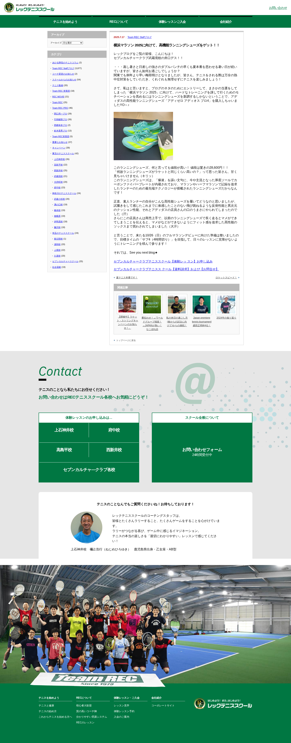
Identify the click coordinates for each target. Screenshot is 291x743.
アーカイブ (55, 43)
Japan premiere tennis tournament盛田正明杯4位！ (201, 321)
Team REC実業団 (60, 136)
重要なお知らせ (60, 142)
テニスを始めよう (65, 21)
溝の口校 (58, 204)
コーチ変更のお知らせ (63, 74)
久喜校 (57, 256)
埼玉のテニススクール (63, 233)
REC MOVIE (58, 96)
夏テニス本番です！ (127, 277)
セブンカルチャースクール (65, 261)
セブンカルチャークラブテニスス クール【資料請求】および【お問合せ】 (166, 269)
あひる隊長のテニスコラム (65, 62)
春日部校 (58, 239)
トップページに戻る (126, 340)
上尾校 (57, 250)
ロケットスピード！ (226, 277)
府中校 (57, 187)
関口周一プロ (60, 113)
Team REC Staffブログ (139, 37)
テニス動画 (57, 85)
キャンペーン (58, 148)
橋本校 (57, 210)
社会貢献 (56, 267)
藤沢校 (57, 227)
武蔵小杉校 (59, 199)
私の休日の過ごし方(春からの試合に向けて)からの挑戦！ (177, 321)
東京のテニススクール (63, 153)
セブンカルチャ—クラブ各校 (89, 469)
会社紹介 (226, 21)
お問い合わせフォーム (202, 452)
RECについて (118, 21)
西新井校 (58, 170)
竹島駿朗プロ (60, 119)
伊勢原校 (58, 221)
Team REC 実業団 (61, 91)
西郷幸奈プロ (60, 125)
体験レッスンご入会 (172, 20)
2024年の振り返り (226, 317)
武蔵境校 (58, 176)
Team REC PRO (60, 108)
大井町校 (58, 182)
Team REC (57, 102)
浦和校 (57, 244)
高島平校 (58, 165)
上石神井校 (59, 159)
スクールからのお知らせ (64, 79)
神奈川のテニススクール (64, 193)
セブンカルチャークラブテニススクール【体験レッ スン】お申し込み (163, 261)
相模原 (57, 216)
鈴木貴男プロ (60, 130)
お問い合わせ (278, 8)
